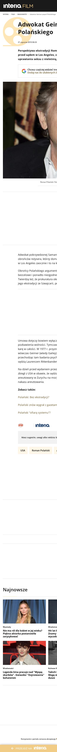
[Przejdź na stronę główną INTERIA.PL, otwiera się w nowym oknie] (12, 5)
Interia (6, 14)
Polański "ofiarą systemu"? (34, 412)
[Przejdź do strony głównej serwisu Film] (28, 5)
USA (22, 450)
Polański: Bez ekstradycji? (33, 397)
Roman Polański (41, 450)
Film (13, 14)
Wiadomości (22, 14)
